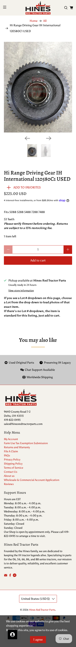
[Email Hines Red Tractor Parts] (5, 576)
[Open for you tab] (12, 634)
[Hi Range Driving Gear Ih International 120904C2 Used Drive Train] (38, 87)
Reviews (9, 484)
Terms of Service (13, 467)
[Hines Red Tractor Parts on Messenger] (14, 576)
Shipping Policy (13, 463)
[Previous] (27, 138)
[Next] (49, 138)
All (45, 20)
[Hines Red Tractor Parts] (38, 8)
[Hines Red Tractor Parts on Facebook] (10, 576)
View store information (21, 290)
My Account (11, 439)
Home (33, 20)
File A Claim (11, 451)
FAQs (7, 455)
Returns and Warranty (17, 447)
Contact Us (10, 471)
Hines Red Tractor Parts (42, 609)
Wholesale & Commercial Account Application (31, 480)
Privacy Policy (12, 459)
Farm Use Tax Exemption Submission (26, 443)
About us (9, 476)
